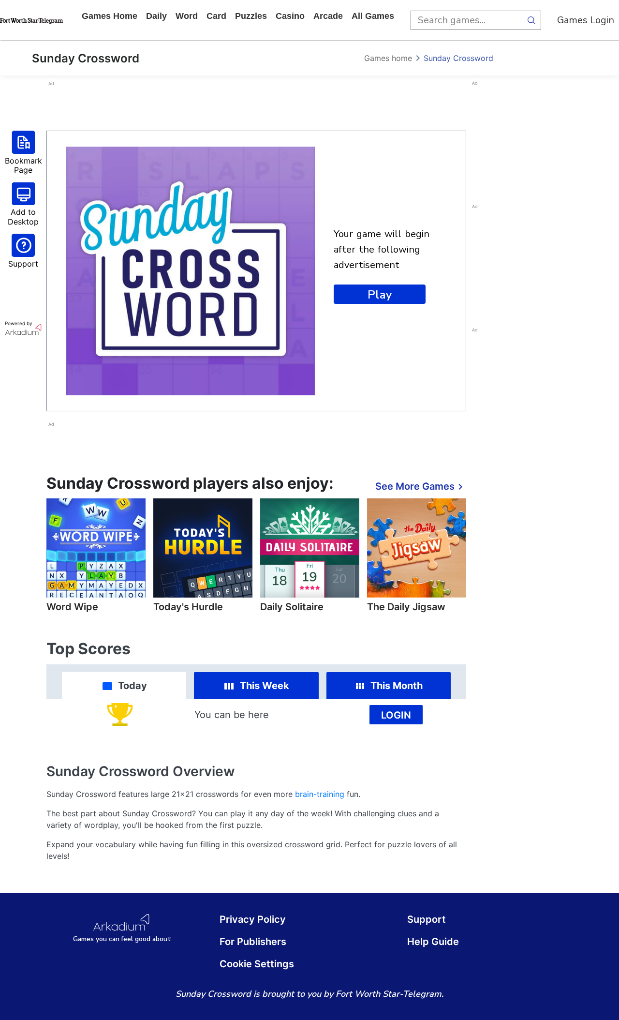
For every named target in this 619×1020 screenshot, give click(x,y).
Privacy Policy (253, 919)
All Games (373, 16)
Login (396, 715)
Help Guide (433, 941)
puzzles (251, 16)
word (187, 16)
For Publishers (253, 941)
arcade (328, 16)
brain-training (319, 794)
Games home (109, 16)
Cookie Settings (257, 964)
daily (156, 16)
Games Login (585, 20)
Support (426, 919)
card (216, 16)
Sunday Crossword (458, 58)
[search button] (531, 20)
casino (290, 16)
